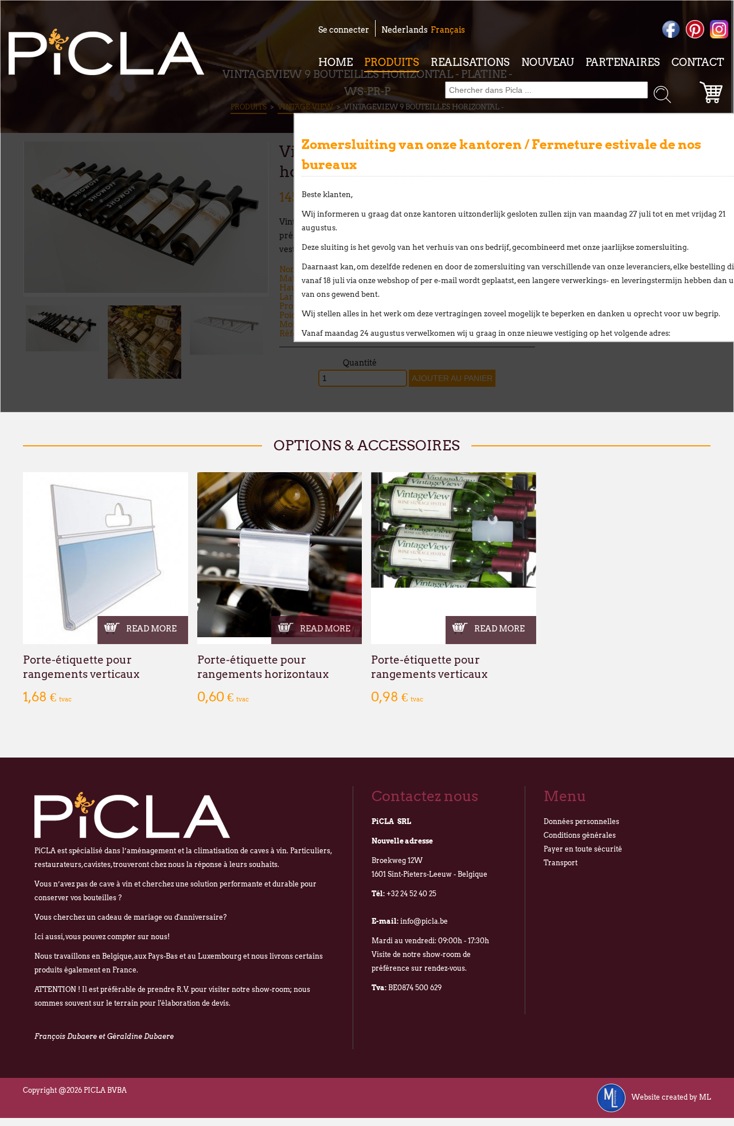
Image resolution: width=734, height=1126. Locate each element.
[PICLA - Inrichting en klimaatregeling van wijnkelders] (106, 52)
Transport (560, 862)
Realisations (470, 62)
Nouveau (547, 62)
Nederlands (404, 29)
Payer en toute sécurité (583, 849)
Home (335, 62)
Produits (391, 62)
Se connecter (343, 29)
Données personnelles (581, 821)
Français (448, 29)
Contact (697, 62)
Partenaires (622, 62)
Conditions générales (580, 835)
